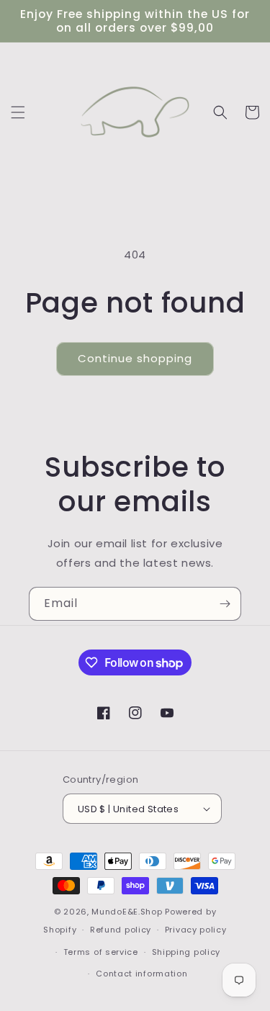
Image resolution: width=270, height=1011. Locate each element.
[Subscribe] (224, 604)
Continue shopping (135, 358)
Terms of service (100, 952)
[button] (18, 112)
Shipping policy (186, 952)
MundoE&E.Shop (126, 911)
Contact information (141, 973)
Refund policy (120, 929)
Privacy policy (196, 929)
